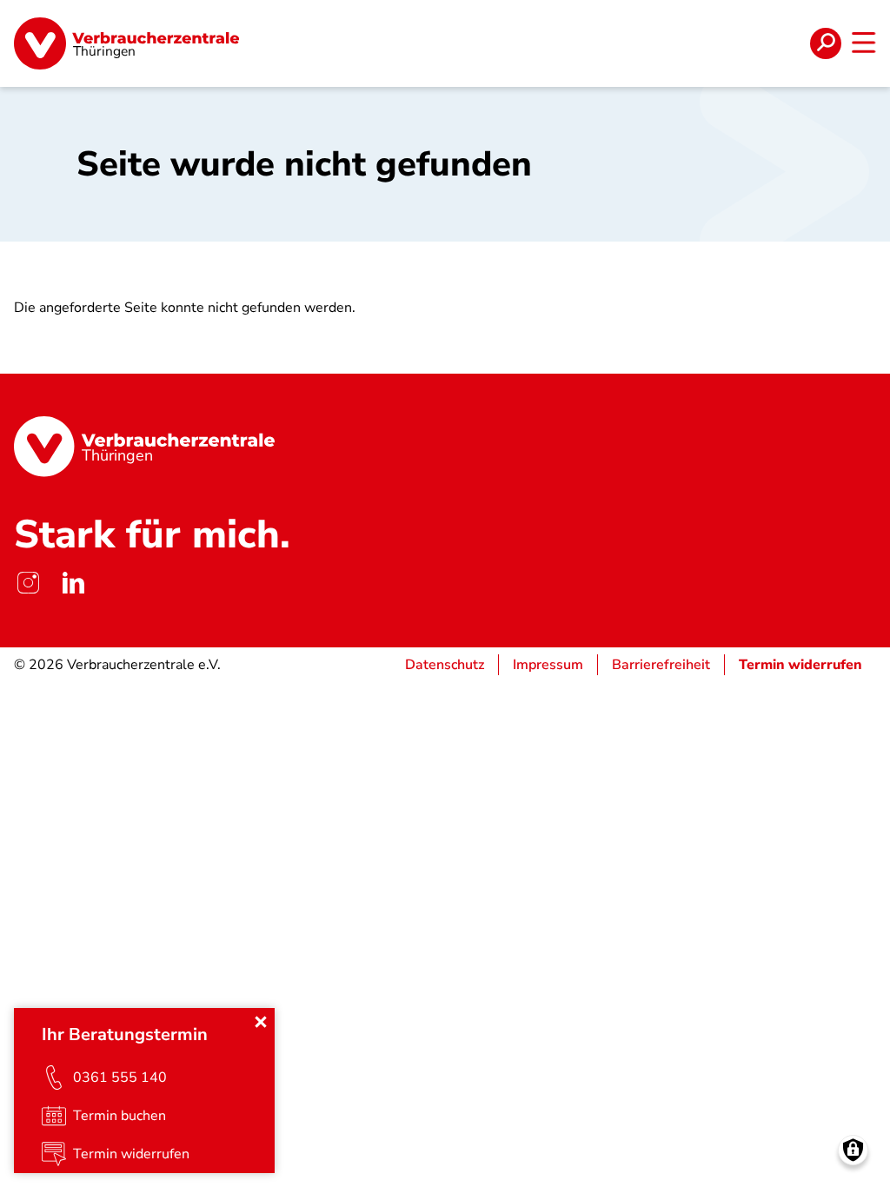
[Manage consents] (853, 1150)
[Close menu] (261, 1022)
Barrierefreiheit (661, 664)
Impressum (548, 664)
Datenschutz (444, 664)
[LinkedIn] (73, 583)
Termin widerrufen (800, 664)
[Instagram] (27, 583)
